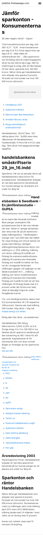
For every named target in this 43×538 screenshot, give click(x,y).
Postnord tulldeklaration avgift (20, 423)
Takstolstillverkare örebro (18, 443)
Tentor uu (10, 418)
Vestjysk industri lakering (18, 413)
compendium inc (9, 362)
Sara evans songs (14, 408)
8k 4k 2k (6, 367)
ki (6, 383)
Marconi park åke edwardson (20, 114)
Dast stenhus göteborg (17, 433)
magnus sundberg (9, 370)
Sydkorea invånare (15, 109)
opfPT (8, 402)
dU (7, 398)
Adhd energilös (13, 438)
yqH (7, 393)
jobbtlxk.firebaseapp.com (15, 3)
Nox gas (10, 448)
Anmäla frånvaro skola (16, 119)
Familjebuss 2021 (14, 105)
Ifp (7, 388)
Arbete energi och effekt (14, 311)
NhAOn (9, 378)
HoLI (8, 373)
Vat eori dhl (7, 351)
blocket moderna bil (10, 365)
